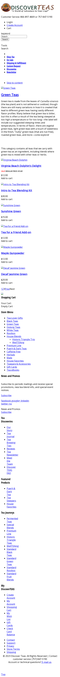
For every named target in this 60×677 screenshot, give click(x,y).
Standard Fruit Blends (11, 576)
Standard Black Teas (11, 552)
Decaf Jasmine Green (14, 274)
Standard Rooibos (11, 569)
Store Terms (13, 649)
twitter (5, 403)
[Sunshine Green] (10, 205)
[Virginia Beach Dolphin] (14, 159)
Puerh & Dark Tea (11, 491)
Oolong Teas (13, 327)
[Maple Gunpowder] (12, 247)
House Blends (14, 336)
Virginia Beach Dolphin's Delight (21, 165)
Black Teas (12, 321)
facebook (6, 400)
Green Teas (10, 94)
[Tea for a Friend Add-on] (14, 226)
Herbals (11, 354)
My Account (11, 602)
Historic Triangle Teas (11, 539)
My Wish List (9, 616)
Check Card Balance (11, 631)
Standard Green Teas (11, 561)
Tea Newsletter (12, 453)
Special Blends (10, 526)
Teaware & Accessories (19, 363)
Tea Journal (10, 435)
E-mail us (46, 662)
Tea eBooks (13, 370)
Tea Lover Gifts (15, 318)
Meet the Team (10, 461)
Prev (7, 288)
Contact (11, 639)
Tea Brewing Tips (11, 442)
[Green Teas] (8, 88)
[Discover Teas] (27, 10)
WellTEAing (18, 342)
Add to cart (6, 178)
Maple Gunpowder (12, 253)
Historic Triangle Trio (23, 339)
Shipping (11, 652)
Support (11, 642)
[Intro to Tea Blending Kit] (15, 184)
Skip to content (15, 82)
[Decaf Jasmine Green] (13, 268)
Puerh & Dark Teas (17, 348)
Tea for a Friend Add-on (16, 232)
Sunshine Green (11, 211)
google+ (16, 400)
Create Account (15, 25)
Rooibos (11, 333)
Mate (9, 357)
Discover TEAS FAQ (11, 470)
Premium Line (14, 345)
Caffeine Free (14, 351)
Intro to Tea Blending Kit (16, 190)
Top (3, 674)
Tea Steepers (11, 499)
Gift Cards (12, 366)
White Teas (13, 330)
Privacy (10, 646)
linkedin (25, 400)
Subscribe (6, 395)
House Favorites (15, 360)
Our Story (9, 429)
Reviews (11, 448)
